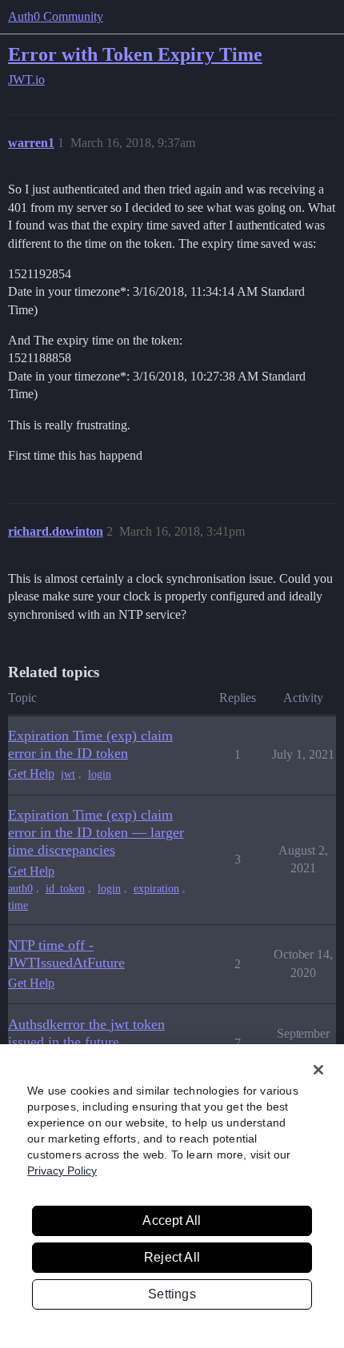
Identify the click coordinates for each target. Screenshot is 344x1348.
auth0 (20, 889)
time (18, 905)
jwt (68, 774)
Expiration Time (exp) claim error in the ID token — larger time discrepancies (96, 832)
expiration (156, 889)
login (99, 774)
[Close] (318, 1069)
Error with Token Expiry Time (135, 54)
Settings (172, 1294)
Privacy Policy (62, 1170)
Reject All (172, 1257)
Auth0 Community (55, 16)
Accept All (171, 1220)
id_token (65, 889)
